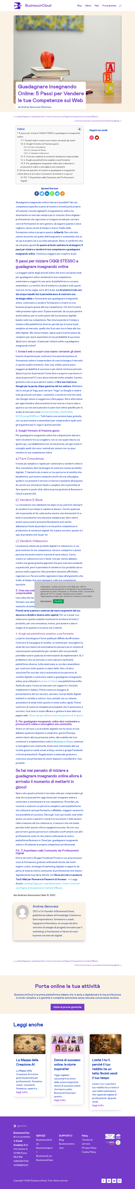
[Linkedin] (47, 193)
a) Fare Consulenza (36, 147)
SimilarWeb (66, 412)
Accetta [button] (58, 601)
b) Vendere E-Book (37, 150)
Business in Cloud (47, 681)
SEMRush (34, 416)
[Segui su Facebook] (104, 1181)
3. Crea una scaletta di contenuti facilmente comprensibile (51, 157)
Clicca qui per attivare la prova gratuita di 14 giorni (56, 715)
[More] (62, 193)
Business (46, 107)
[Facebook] (36, 193)
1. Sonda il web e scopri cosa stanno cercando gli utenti (49, 140)
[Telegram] (57, 193)
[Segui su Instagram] (92, 137)
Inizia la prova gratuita (67, 1007)
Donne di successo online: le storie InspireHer (67, 1065)
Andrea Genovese (30, 107)
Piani (97, 6)
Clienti (88, 6)
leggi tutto (22, 1092)
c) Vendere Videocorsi (38, 153)
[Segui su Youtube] (97, 137)
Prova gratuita (109, 6)
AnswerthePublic (50, 412)
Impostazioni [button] (46, 601)
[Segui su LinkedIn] (109, 1181)
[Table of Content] (79, 129)
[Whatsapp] (52, 193)
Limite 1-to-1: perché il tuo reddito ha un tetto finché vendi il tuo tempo (104, 1069)
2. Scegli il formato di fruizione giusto (41, 144)
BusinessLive (44, 1156)
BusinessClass (44, 1160)
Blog (79, 6)
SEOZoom (21, 416)
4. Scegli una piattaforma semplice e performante (47, 160)
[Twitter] (42, 193)
